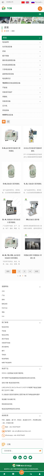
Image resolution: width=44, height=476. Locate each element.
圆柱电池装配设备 (8, 60)
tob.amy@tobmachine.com (21, 431)
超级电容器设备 (8, 74)
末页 (36, 271)
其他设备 (5, 110)
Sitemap (5, 308)
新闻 (3, 299)
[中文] (23, 2)
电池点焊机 (5, 335)
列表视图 (8, 121)
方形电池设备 (7, 69)
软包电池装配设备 (8, 65)
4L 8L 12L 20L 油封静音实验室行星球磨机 (11, 256)
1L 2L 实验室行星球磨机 (33, 184)
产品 (3, 295)
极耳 (3, 351)
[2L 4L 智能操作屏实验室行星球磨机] (11, 207)
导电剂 (4, 355)
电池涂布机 (5, 327)
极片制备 (5, 56)
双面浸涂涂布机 (7, 404)
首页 (7, 31)
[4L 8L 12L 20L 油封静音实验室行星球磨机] (11, 242)
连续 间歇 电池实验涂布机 (10, 383)
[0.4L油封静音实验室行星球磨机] (11, 135)
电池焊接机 (5, 358)
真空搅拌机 (5, 347)
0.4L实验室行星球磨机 (11, 184)
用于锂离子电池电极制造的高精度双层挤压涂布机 (18, 378)
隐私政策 (4, 304)
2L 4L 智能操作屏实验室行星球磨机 (11, 221)
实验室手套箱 (6, 343)
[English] (27, 2)
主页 (3, 291)
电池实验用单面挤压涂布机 (11, 409)
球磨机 (4, 97)
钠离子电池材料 (7, 362)
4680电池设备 (7, 115)
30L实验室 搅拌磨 (32, 220)
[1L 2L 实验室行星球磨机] (32, 171)
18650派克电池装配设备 (11, 83)
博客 (3, 312)
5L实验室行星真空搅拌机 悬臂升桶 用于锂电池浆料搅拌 (21, 394)
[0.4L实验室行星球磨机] (11, 171)
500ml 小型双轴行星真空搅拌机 (12, 373)
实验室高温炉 (7, 92)
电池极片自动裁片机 (8, 399)
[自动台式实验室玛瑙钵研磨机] (32, 135)
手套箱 (4, 88)
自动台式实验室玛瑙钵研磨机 (33, 149)
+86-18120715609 (14, 427)
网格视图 (4, 121)
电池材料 (5, 42)
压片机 (4, 106)
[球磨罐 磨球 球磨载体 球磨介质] (32, 242)
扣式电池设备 (7, 47)
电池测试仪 (6, 78)
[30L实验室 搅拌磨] (32, 207)
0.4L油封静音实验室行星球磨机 (11, 149)
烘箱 (4, 51)
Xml (3, 316)
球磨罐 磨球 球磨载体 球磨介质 (33, 256)
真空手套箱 (5, 339)
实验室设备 (6, 101)
